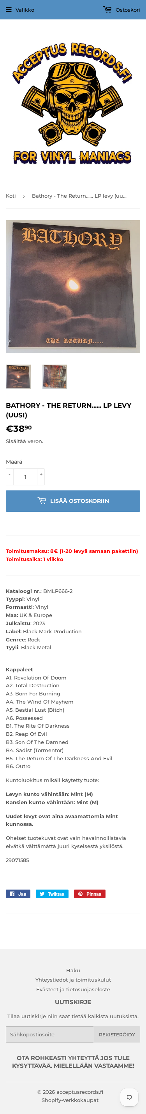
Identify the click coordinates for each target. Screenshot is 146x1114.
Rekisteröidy (117, 1035)
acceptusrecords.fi (79, 1092)
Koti (11, 196)
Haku (73, 970)
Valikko (25, 10)
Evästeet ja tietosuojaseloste (73, 989)
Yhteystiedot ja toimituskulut (73, 980)
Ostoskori (127, 10)
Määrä (14, 461)
